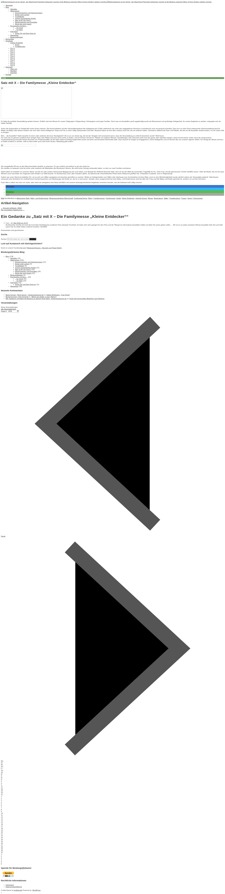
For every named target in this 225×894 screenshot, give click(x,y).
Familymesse (110, 198)
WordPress (36, 890)
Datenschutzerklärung (14, 887)
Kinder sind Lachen (22, 15)
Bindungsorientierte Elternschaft (61, 198)
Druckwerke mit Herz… (18, 26)
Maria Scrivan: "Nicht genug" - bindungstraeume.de (25, 295)
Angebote (9, 41)
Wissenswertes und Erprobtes (26, 22)
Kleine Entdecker (128, 198)
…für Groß (19, 28)
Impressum (10, 885)
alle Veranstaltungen (8, 309)
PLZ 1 (12, 50)
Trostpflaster (19, 17)
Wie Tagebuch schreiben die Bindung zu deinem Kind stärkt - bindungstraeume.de (36, 299)
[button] (10, 187)
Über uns (13, 69)
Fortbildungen (20, 46)
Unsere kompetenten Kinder (25, 18)
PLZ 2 (12, 52)
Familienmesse (99, 198)
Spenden (13, 73)
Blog (7, 7)
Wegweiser (14, 35)
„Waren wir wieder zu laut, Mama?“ (44, 297)
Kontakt (8, 75)
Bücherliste (10, 39)
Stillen (166, 198)
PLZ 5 (12, 58)
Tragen (183, 198)
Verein (189, 198)
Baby (28, 198)
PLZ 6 (12, 60)
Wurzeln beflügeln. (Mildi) (11, 208)
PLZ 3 (12, 54)
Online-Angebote (16, 43)
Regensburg (158, 198)
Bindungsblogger (16, 37)
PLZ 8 (12, 63)
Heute (3, 536)
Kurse (17, 45)
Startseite (9, 5)
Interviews (14, 31)
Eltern (90, 198)
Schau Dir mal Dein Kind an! (25, 33)
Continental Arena (80, 198)
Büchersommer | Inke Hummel (17, 297)
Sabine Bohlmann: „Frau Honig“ (58, 295)
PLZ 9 (12, 65)
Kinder (118, 198)
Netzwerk (9, 67)
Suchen (4, 239)
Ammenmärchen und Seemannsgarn (28, 13)
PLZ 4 (12, 56)
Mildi (2, 198)
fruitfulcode (18, 890)
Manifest (13, 71)
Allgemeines (14, 11)
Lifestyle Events (141, 198)
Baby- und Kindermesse (39, 198)
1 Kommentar (198, 198)
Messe (150, 198)
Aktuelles (13, 9)
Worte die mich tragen (23, 24)
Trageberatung (174, 198)
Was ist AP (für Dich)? (23, 20)
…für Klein (19, 30)
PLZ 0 (12, 48)
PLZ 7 (12, 61)
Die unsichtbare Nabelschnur (12, 210)
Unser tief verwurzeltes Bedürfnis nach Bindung (86, 299)
